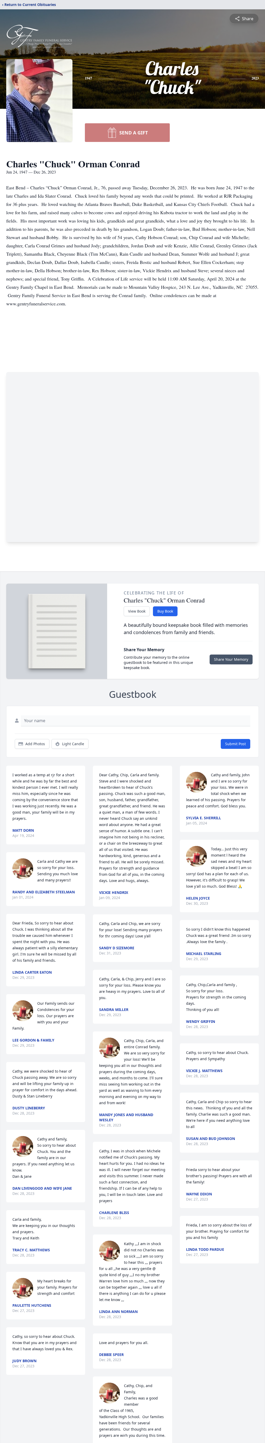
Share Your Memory (231, 659)
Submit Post (235, 743)
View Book (136, 611)
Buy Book (165, 611)
